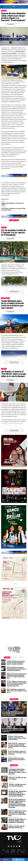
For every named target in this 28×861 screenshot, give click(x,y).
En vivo (24, 850)
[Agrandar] (25, 436)
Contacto (19, 850)
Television (7, 852)
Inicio (3, 850)
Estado (7, 850)
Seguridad (22, 852)
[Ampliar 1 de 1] (25, 471)
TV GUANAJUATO (10, 24)
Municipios (13, 852)
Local (18, 852)
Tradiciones (13, 850)
